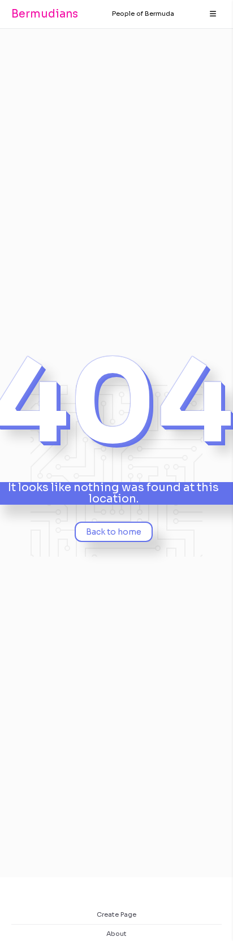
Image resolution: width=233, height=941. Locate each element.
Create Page (116, 914)
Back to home (113, 532)
